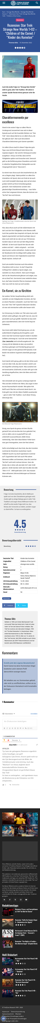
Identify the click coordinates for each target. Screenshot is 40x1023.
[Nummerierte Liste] (15, 728)
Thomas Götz (13, 43)
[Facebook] (10, 900)
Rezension (20, 20)
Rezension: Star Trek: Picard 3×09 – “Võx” (25, 991)
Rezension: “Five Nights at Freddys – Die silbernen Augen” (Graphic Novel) (26, 942)
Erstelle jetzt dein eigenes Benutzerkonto (19, 663)
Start (3, 12)
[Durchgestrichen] (12, 728)
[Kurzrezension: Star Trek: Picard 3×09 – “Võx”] (7, 961)
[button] (13, 1016)
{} (28, 728)
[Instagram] (21, 900)
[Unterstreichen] (9, 728)
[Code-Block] (23, 728)
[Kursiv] (7, 728)
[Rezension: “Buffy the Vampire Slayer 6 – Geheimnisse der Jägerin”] (7, 923)
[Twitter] (15, 900)
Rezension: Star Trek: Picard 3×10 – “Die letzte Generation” (25, 981)
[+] (31, 728)
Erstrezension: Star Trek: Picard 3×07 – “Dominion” (26, 970)
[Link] (25, 728)
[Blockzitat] (20, 728)
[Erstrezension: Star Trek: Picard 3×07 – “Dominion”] (7, 972)
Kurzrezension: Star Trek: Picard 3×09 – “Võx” (26, 959)
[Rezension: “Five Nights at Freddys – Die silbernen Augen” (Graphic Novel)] (7, 944)
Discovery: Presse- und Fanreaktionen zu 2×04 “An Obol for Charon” (26, 910)
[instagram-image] (8, 818)
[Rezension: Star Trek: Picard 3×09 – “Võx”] (7, 993)
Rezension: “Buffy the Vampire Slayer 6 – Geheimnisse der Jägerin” (26, 921)
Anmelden (33, 714)
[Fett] (4, 728)
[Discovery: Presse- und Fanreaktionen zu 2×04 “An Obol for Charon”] (7, 912)
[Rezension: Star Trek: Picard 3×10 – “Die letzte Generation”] (7, 983)
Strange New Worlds (13, 12)
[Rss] (4, 900)
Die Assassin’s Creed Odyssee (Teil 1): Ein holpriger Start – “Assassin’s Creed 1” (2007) (26, 932)
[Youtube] (26, 900)
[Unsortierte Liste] (17, 728)
